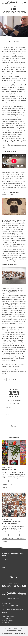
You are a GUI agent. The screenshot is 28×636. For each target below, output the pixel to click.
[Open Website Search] (21, 3)
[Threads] (8, 586)
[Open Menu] (25, 3)
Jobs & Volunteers (8, 628)
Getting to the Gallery (8, 618)
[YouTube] (15, 586)
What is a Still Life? (9, 469)
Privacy (15, 628)
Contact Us (6, 622)
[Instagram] (5, 586)
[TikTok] (13, 586)
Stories (14, 6)
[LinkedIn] (25, 586)
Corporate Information (11, 630)
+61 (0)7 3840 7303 (8, 620)
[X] (10, 586)
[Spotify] (23, 586)
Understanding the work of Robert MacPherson (12, 522)
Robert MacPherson (12, 47)
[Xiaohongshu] (20, 586)
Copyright (20, 628)
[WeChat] (18, 586)
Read (3, 467)
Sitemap (19, 630)
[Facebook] (3, 586)
